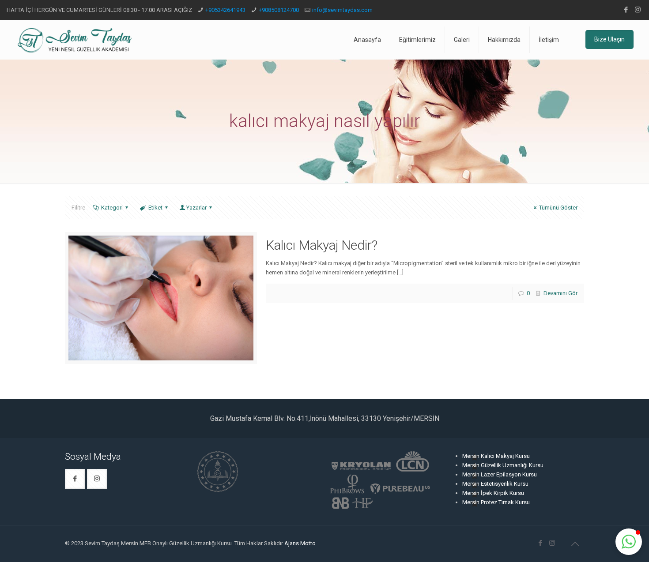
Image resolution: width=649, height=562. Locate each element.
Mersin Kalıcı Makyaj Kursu (496, 456)
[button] (628, 541)
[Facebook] (625, 10)
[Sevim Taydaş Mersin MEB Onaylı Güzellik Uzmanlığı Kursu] (74, 40)
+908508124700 (279, 10)
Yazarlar (196, 207)
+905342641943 (225, 10)
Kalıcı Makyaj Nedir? (321, 245)
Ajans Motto (300, 543)
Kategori (112, 207)
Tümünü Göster (558, 207)
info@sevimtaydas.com (342, 10)
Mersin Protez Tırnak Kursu (496, 502)
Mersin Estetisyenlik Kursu (495, 483)
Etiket (155, 207)
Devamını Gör (560, 293)
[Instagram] (637, 10)
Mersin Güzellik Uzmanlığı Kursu (502, 465)
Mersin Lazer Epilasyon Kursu (499, 474)
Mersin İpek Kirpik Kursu (493, 493)
